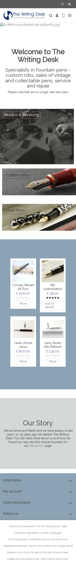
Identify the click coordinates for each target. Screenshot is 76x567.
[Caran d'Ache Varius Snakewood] (23, 329)
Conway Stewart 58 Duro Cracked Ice (23, 288)
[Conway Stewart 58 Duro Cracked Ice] (23, 271)
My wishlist (62, 4)
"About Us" (37, 445)
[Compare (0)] (69, 4)
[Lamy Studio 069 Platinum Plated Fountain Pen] (53, 329)
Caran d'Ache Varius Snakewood (23, 346)
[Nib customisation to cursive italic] (53, 271)
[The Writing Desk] (24, 15)
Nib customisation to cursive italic (53, 288)
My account (12, 491)
